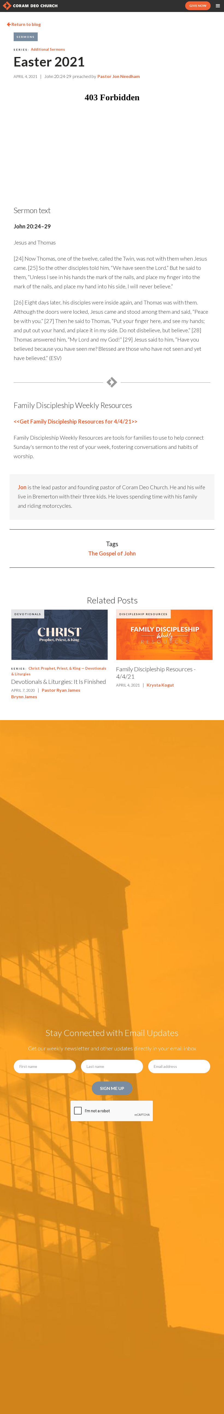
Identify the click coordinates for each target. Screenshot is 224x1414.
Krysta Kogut (160, 684)
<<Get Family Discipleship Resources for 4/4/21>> (75, 421)
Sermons (26, 36)
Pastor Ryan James (61, 690)
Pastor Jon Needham (119, 76)
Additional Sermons (48, 49)
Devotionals (27, 614)
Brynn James (24, 696)
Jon (22, 487)
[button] (218, 6)
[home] (30, 5)
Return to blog (24, 24)
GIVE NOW (198, 6)
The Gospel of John (112, 553)
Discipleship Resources (143, 614)
